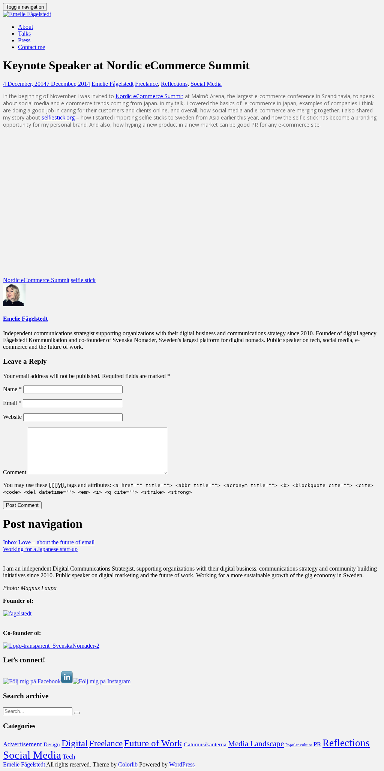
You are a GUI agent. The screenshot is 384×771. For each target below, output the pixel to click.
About (25, 27)
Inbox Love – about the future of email (48, 542)
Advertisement (22, 744)
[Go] (77, 713)
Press (24, 40)
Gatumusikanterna (205, 744)
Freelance (146, 84)
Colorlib (128, 764)
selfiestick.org (58, 117)
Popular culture (298, 745)
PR (317, 744)
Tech (69, 756)
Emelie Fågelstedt (113, 84)
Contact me (31, 47)
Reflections (174, 84)
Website (12, 417)
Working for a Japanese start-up (40, 549)
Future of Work (153, 743)
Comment (14, 472)
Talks (24, 33)
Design (52, 744)
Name (12, 389)
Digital (75, 743)
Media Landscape (256, 744)
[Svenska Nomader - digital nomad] (51, 645)
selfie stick (83, 280)
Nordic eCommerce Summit (149, 96)
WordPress (182, 764)
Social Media (206, 84)
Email (12, 403)
